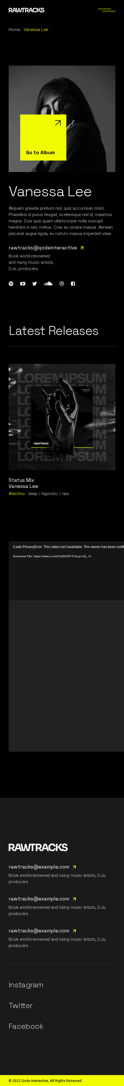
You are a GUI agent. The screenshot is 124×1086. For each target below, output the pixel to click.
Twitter (20, 1005)
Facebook (26, 1026)
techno (18, 493)
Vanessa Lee (23, 486)
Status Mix (21, 480)
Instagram (26, 985)
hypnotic (50, 493)
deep (32, 493)
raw (65, 493)
